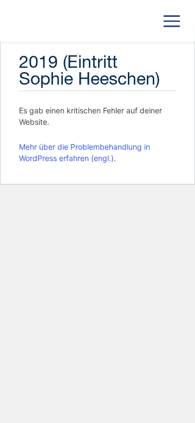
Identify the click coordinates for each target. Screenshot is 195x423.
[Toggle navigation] (171, 21)
